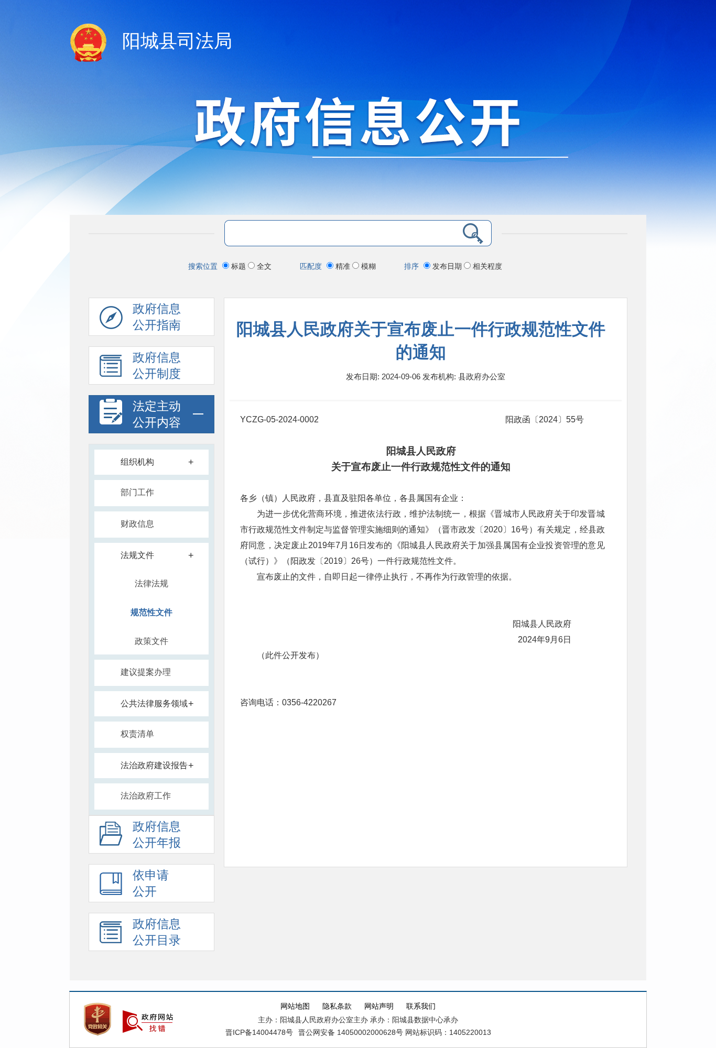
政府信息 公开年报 (157, 834)
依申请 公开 (151, 883)
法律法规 (151, 583)
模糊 (367, 266)
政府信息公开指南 (157, 317)
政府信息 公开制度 (157, 365)
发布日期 (447, 266)
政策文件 (151, 641)
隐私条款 (337, 1006)
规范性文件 (151, 612)
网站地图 (295, 1006)
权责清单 (137, 733)
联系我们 (421, 1006)
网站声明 (379, 1006)
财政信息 (137, 523)
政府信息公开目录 (157, 932)
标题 (238, 266)
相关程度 (486, 266)
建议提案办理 (146, 672)
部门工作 (137, 492)
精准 (342, 266)
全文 (263, 266)
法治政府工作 (146, 795)
